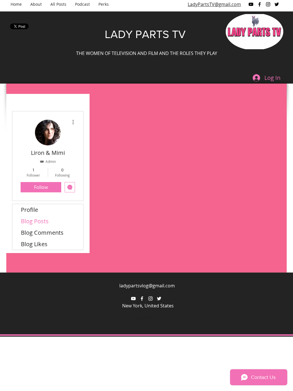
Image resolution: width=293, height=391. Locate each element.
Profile (29, 210)
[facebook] (259, 4)
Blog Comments (42, 232)
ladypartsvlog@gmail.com (147, 286)
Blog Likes (34, 244)
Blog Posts (35, 221)
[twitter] (277, 4)
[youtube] (251, 4)
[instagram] (268, 4)
